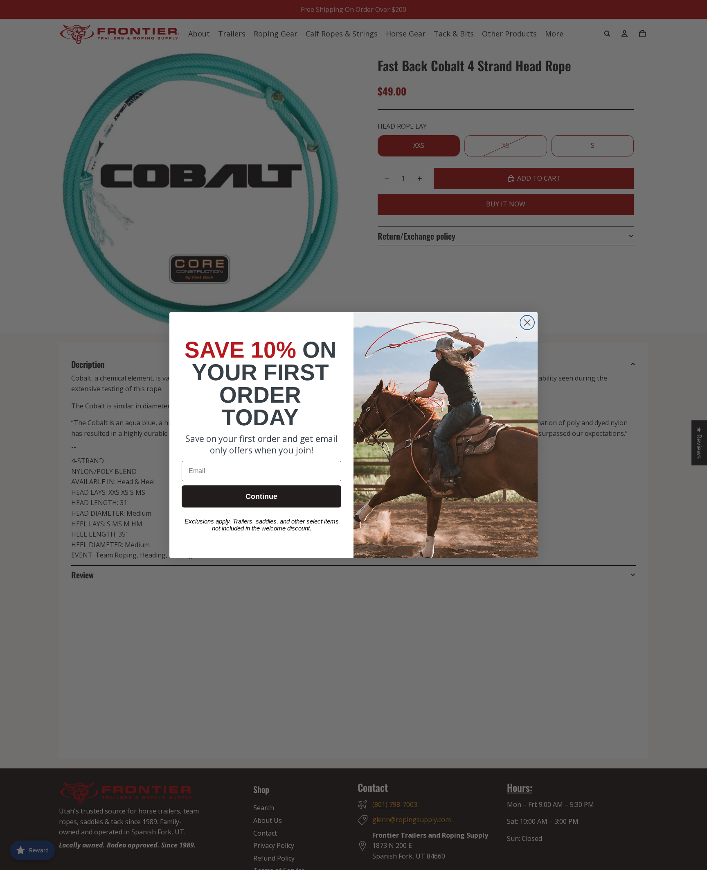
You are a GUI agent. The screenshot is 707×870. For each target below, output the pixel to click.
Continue (261, 496)
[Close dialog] (527, 322)
